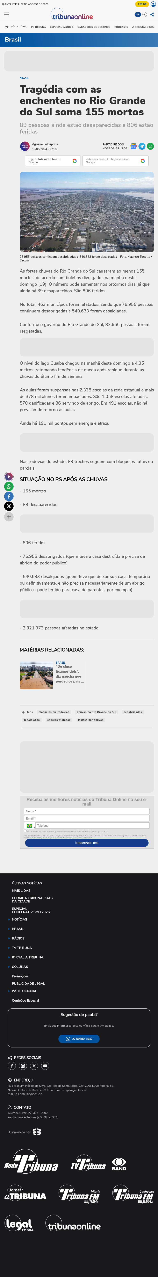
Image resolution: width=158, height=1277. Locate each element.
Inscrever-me (86, 843)
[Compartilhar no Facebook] (9, 496)
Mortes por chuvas (91, 720)
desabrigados (133, 712)
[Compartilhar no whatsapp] (9, 486)
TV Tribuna (38, 27)
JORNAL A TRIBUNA (27, 957)
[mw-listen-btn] (9, 476)
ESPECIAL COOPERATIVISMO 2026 (31, 910)
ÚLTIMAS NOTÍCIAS (27, 883)
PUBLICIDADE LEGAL (28, 983)
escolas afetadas (59, 720)
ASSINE (142, 4)
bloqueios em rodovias (54, 712)
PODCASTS (121, 27)
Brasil (24, 78)
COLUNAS (20, 967)
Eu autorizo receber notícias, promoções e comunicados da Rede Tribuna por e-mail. (67, 831)
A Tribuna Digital (144, 27)
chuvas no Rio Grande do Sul (96, 712)
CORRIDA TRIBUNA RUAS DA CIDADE (32, 899)
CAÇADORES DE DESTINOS (93, 27)
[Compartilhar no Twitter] (9, 506)
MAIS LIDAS (21, 890)
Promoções (20, 976)
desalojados (31, 720)
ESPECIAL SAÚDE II (61, 27)
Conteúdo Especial (25, 1000)
